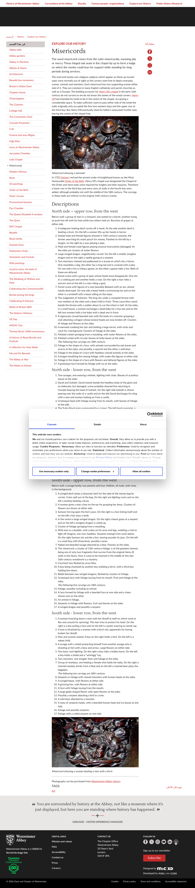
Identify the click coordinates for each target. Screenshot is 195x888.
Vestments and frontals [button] (21, 257)
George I (64, 177)
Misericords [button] (15, 165)
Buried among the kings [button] (21, 295)
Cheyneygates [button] (16, 98)
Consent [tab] (51, 424)
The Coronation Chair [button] (20, 117)
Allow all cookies (141, 471)
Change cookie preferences (95, 471)
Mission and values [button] (62, 841)
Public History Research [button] (169, 3)
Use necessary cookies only (54, 471)
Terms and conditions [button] (150, 882)
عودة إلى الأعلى (174, 787)
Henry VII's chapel (108, 92)
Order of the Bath (74, 181)
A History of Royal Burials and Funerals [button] (25, 339)
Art (53, 791)
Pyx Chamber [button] (16, 208)
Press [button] (55, 862)
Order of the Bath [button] (18, 190)
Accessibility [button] (59, 852)
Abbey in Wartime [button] (19, 62)
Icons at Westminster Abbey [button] (24, 147)
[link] (165, 868)
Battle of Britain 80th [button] (20, 307)
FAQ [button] (54, 846)
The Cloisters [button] (16, 104)
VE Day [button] (13, 319)
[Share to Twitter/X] (149, 58)
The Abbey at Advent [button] (20, 365)
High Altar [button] (14, 141)
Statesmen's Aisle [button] (18, 251)
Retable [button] (13, 233)
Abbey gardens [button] (17, 56)
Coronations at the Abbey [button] (59, 3)
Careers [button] (56, 868)
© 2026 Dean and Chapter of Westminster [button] (26, 882)
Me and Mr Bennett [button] (19, 353)
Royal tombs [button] (15, 239)
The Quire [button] (14, 220)
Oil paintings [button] (16, 184)
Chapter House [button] (17, 92)
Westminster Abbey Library (105, 781)
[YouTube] (163, 842)
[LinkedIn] (170, 842)
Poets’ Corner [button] (16, 196)
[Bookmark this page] (149, 65)
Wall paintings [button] (17, 263)
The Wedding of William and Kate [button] (24, 281)
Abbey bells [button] (15, 50)
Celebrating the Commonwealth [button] (26, 289)
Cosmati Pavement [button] (19, 123)
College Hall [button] (15, 111)
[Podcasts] (176, 842)
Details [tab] (97, 424)
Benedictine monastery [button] (21, 80)
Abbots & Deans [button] (18, 68)
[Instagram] (157, 842)
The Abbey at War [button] (18, 359)
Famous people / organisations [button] (108, 3)
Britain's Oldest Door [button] (20, 86)
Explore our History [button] (140, 3)
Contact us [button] (57, 857)
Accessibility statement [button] (175, 882)
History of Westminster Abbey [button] (22, 3)
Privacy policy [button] (129, 882)
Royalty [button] (82, 3)
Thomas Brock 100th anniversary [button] (26, 331)
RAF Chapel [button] (15, 226)
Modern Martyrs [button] (18, 172)
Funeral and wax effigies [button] (22, 135)
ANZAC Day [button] (16, 325)
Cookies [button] (115, 882)
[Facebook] (145, 842)
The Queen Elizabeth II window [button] (26, 214)
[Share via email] (149, 72)
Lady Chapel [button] (15, 159)
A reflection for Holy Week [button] (23, 347)
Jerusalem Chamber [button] (19, 153)
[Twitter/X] (151, 842)
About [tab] (143, 424)
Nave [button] (12, 178)
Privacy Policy (104, 457)
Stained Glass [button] (16, 245)
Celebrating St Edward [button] (21, 301)
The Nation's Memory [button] (20, 313)
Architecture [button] (16, 74)
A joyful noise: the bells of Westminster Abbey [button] (23, 271)
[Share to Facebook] (149, 51)
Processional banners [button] (20, 202)
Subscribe (154, 857)
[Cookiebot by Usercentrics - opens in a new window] (149, 414)
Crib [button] (11, 129)
